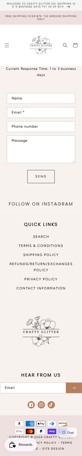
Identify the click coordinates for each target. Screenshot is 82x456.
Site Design (53, 448)
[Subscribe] (74, 388)
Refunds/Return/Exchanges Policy (41, 267)
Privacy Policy (41, 279)
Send (41, 176)
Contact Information (41, 288)
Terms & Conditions (41, 246)
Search (41, 237)
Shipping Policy (41, 255)
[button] (7, 45)
